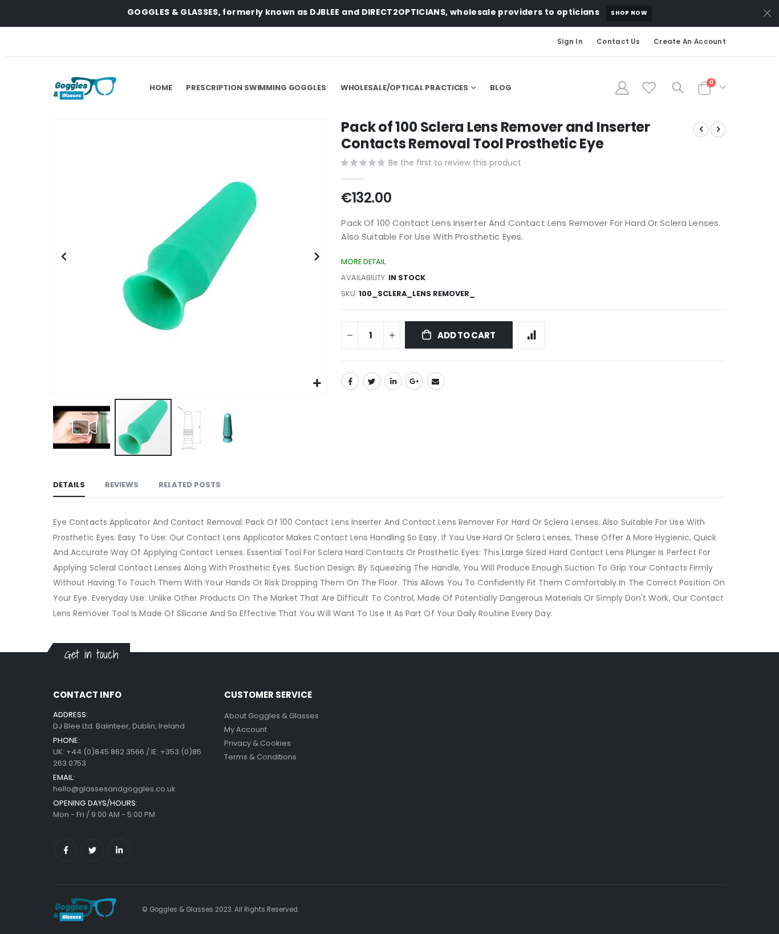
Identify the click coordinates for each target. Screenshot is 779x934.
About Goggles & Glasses (271, 715)
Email (436, 381)
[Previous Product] (701, 130)
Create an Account (690, 41)
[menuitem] (500, 88)
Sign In (570, 41)
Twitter (372, 381)
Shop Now (629, 13)
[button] (317, 384)
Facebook (350, 381)
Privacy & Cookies (257, 743)
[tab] (69, 485)
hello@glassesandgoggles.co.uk (114, 788)
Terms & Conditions (260, 756)
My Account (245, 729)
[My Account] (621, 88)
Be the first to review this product (454, 162)
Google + (414, 381)
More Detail (363, 261)
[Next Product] (718, 130)
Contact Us (618, 41)
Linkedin (119, 850)
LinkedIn (393, 381)
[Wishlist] (648, 88)
